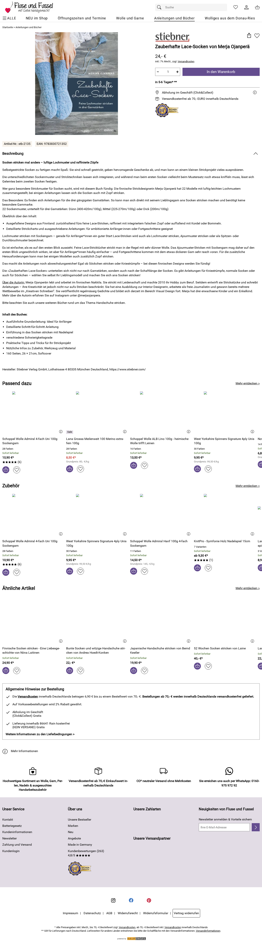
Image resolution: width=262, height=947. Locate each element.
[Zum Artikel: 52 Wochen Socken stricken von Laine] (225, 622)
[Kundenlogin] (246, 7)
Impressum (70, 913)
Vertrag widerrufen (186, 913)
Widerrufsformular (155, 913)
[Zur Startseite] (31, 7)
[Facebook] (131, 900)
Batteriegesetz (12, 826)
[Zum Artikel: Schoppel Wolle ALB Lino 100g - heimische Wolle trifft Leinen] (161, 412)
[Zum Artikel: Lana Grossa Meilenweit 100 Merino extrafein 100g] (97, 412)
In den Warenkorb (221, 72)
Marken (73, 826)
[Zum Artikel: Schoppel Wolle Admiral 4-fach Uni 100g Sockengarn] (33, 412)
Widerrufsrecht (128, 913)
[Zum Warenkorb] (257, 7)
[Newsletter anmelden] (256, 827)
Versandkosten (186, 61)
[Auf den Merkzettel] (257, 35)
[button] (249, 35)
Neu (70, 832)
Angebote (74, 838)
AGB (109, 913)
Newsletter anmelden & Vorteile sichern (225, 819)
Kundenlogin (11, 851)
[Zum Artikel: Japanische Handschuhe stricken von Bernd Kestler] (161, 622)
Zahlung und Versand (17, 844)
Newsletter (9, 838)
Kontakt (7, 819)
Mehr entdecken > (248, 383)
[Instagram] (113, 900)
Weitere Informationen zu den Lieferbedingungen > (40, 734)
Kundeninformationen (17, 832)
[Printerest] (149, 900)
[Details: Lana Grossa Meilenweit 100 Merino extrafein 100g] (70, 432)
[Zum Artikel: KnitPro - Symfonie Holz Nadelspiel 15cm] (225, 515)
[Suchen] (160, 7)
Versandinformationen (208, 930)
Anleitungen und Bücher (29, 27)
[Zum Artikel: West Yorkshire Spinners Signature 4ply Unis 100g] (225, 412)
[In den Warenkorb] (5, 469)
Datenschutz (92, 913)
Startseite (7, 27)
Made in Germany (80, 844)
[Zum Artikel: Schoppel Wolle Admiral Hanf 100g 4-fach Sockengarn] (161, 515)
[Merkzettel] (235, 7)
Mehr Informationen (24, 751)
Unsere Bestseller (79, 819)
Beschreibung (12, 154)
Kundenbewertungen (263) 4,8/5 (86, 853)
